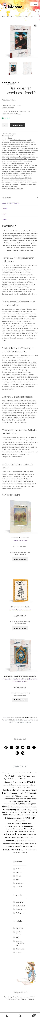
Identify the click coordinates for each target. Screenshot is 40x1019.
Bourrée (13, 785)
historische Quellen (15, 157)
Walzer (15, 852)
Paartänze (29, 834)
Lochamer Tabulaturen (8, 167)
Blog (17, 879)
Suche (20, 1016)
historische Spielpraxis (28, 157)
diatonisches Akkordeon (11, 790)
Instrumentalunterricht (26, 807)
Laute (35, 809)
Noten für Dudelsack (26, 826)
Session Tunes (31, 841)
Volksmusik (34, 850)
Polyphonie (28, 178)
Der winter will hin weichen (10, 146)
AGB (17, 937)
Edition (20, 150)
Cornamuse (20, 787)
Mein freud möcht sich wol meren (11, 169)
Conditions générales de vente (20, 943)
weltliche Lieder (12, 186)
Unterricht (28, 850)
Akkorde (14, 773)
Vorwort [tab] (4, 208)
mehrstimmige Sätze (32, 812)
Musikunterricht (20, 818)
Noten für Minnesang (10, 831)
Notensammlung (27, 176)
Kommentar (5, 163)
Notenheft (19, 176)
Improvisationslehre (21, 159)
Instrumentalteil (16, 161)
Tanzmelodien (20, 846)
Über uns (18, 872)
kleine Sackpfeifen (29, 810)
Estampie (8, 796)
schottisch (25, 841)
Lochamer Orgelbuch (31, 165)
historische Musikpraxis (10, 804)
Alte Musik (12, 142)
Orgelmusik (5, 178)
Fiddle (12, 796)
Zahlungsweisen (21, 913)
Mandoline (4, 812)
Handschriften (23, 155)
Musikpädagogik (10, 818)
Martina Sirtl (17, 812)
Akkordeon (19, 773)
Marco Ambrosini (10, 812)
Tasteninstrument (26, 184)
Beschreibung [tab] (6, 197)
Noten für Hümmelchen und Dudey (24, 829)
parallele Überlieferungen (16, 178)
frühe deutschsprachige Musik (26, 152)
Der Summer (32, 144)
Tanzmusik (30, 846)
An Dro (17, 776)
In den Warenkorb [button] (20, 559)
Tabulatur (9, 184)
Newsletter (19, 883)
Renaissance (23, 180)
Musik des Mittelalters (19, 173)
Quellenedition (6, 180)
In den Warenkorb (17, 125)
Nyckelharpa (23, 834)
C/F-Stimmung (12, 787)
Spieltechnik (26, 843)
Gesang (29, 798)
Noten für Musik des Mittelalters (21, 831)
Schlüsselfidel (18, 841)
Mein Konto (6, 1016)
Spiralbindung (33, 843)
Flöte (17, 796)
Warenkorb (31, 1014)
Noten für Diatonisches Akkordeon (20, 823)
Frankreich (31, 796)
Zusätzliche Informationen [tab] (10, 203)
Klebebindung (20, 810)
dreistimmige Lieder (11, 150)
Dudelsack (7, 793)
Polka (34, 834)
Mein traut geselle (27, 169)
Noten (12, 16)
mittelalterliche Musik (23, 171)
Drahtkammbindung (25, 790)
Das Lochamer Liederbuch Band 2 (18, 144)
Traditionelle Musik (11, 849)
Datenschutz (20, 949)
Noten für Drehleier (12, 826)
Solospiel (19, 843)
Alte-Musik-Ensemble (22, 142)
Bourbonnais (6, 785)
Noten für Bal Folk (20, 821)
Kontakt (18, 876)
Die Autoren (19, 869)
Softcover (13, 843)
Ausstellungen (20, 906)
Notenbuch (12, 176)
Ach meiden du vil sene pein (18, 140)
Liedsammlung (6, 165)
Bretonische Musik (31, 785)
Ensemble (21, 793)
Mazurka (23, 812)
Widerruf (18, 952)
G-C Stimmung (7, 798)
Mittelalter (7, 815)
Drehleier (34, 790)
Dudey (14, 793)
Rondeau (32, 837)
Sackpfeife (9, 840)
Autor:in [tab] (4, 219)
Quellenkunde (15, 180)
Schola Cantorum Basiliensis (14, 188)
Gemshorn (23, 798)
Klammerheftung (26, 161)
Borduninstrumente (13, 782)
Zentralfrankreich (22, 852)
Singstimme (6, 843)
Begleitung (13, 779)
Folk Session (25, 796)
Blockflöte (23, 779)
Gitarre (34, 799)
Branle (19, 785)
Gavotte (13, 798)
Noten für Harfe (8, 829)
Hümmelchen (7, 807)
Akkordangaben (7, 773)
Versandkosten (20, 909)
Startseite (7, 16)
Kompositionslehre (15, 163)
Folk (20, 796)
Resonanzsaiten (25, 837)
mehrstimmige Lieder (30, 167)
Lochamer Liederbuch (17, 165)
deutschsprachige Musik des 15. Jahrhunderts (15, 148)
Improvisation (16, 807)
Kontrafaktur (25, 163)
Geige (18, 798)
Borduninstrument (32, 779)
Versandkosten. (28, 717)
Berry (18, 779)
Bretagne (23, 785)
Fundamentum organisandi (10, 155)
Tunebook (23, 850)
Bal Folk (22, 776)
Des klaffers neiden (23, 146)
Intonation (34, 807)
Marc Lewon (19, 167)
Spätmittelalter (19, 182)
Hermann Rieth (12, 801)
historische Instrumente (23, 801)
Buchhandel (19, 902)
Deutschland (27, 787)
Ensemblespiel (31, 793)
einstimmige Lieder (28, 150)
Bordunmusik (28, 781)
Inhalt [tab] (4, 214)
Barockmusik (30, 776)
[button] (35, 25)
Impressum (19, 928)
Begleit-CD (6, 779)
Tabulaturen (16, 184)
